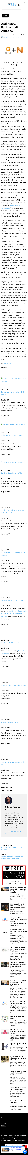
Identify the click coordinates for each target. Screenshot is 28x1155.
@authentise (7, 38)
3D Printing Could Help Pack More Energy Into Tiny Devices (17, 949)
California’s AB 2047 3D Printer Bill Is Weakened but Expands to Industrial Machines (18, 890)
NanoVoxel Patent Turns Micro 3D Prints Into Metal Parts (18, 931)
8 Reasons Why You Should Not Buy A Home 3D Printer (18, 1058)
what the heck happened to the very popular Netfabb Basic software (14, 613)
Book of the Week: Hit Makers (17, 1017)
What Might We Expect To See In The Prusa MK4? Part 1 (18, 1073)
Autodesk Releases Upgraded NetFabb (13, 685)
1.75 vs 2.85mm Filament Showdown (18, 1102)
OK (24, 1147)
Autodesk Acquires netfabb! (10, 722)
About (3, 1118)
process (23, 38)
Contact (4, 1120)
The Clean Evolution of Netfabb (11, 473)
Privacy (3, 1123)
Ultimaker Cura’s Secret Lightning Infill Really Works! (17, 1031)
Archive (3, 1126)
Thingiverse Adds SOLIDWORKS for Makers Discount (18, 919)
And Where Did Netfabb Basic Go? (13, 643)
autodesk (13, 38)
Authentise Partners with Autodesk (12, 435)
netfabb (18, 38)
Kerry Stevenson (7, 35)
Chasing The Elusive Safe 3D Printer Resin (18, 1044)
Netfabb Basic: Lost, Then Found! (12, 600)
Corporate (3, 36)
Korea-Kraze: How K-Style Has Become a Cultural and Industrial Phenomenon (18, 983)
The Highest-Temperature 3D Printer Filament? (18, 1088)
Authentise (7, 363)
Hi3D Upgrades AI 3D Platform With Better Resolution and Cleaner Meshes (17, 906)
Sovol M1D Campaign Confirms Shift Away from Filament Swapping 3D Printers (18, 965)
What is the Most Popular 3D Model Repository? (18, 1003)
